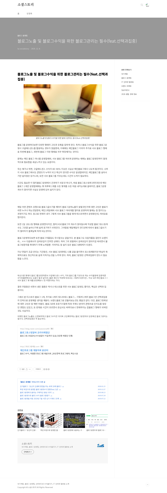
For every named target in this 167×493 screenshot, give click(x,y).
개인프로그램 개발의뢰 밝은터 (34, 350)
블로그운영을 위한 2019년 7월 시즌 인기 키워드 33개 (39, 398)
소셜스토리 (25, 4)
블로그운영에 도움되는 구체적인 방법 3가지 (36, 392)
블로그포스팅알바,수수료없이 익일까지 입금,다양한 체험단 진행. (46, 335)
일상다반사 (125, 90)
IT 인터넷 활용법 (127, 82)
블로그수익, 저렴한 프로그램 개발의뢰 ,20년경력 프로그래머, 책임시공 (49, 353)
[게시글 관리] (29, 369)
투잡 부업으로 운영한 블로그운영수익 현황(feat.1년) (39, 389)
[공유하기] (26, 369)
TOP (148, 485)
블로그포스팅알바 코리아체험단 (35, 332)
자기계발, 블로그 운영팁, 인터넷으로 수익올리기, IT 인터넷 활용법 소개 (47, 447)
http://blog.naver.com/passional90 (34, 329)
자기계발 (124, 74)
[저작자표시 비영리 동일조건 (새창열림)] (46, 369)
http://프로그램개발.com (29, 346)
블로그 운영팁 (26, 382)
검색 (142, 5)
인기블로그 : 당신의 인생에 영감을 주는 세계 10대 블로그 (40, 386)
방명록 (29, 13)
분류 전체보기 (126, 69)
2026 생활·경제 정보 (129, 94)
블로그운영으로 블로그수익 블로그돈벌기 (35, 395)
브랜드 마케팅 (126, 86)
